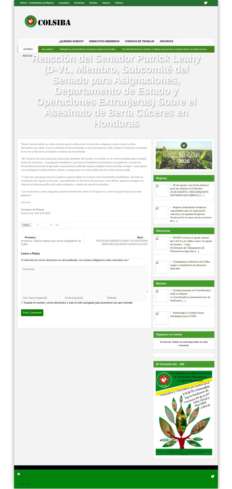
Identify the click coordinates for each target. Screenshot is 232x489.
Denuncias (79, 3)
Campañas (64, 3)
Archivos (166, 41)
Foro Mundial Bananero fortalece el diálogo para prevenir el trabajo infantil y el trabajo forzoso (153, 49)
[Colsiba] (51, 22)
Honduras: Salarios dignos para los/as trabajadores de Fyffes (51, 241)
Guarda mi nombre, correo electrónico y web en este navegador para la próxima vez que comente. (78, 302)
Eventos (93, 3)
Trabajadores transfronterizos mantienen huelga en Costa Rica (77, 49)
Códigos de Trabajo (139, 41)
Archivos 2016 (123, 138)
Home (21, 136)
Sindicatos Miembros (104, 41)
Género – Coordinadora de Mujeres (37, 3)
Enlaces (106, 3)
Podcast (119, 3)
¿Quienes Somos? (71, 41)
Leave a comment (142, 138)
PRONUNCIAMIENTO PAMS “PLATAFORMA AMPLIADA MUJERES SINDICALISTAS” (122, 241)
